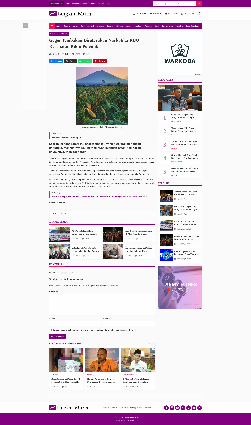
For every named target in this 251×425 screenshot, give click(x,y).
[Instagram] (172, 407)
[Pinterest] (199, 407)
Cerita (75, 26)
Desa (82, 26)
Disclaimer (124, 408)
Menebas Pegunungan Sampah (66, 137)
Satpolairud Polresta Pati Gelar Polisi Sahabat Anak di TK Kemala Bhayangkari (85, 251)
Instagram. (141, 14)
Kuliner (138, 26)
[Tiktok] (188, 407)
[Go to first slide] (153, 343)
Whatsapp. (189, 14)
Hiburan (119, 26)
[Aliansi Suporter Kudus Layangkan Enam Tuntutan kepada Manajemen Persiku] (166, 255)
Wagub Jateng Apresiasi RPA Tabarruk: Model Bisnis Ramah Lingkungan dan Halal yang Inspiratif (99, 196)
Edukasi (90, 26)
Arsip (58, 26)
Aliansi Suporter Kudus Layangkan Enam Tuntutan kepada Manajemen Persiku (186, 254)
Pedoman (147, 408)
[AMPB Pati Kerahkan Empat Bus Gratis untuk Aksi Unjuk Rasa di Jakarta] (59, 234)
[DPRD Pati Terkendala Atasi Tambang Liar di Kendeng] (138, 360)
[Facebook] (166, 407)
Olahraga (148, 26)
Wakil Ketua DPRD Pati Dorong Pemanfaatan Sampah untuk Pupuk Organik (95, 3)
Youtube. (157, 14)
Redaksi (114, 408)
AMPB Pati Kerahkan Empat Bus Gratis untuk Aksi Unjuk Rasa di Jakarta (85, 234)
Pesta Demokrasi (192, 26)
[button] (199, 3)
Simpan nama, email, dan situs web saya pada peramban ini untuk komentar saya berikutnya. (94, 330)
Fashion (110, 26)
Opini (157, 26)
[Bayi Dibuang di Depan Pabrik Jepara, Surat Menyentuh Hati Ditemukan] (66, 360)
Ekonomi (100, 26)
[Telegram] (194, 407)
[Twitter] (183, 407)
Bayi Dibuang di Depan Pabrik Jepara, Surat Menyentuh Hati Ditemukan (65, 382)
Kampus (129, 26)
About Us (105, 408)
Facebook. (173, 14)
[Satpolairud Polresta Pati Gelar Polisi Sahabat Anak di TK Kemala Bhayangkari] (59, 252)
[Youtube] (177, 407)
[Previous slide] (149, 343)
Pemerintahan (167, 26)
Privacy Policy (136, 408)
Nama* (52, 319)
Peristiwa (179, 26)
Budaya (67, 26)
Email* (106, 319)
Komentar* (54, 291)
